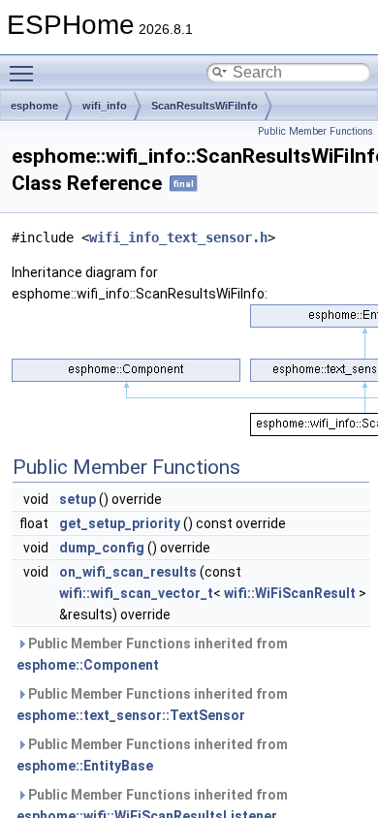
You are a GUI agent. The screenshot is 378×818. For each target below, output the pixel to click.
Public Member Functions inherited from (152, 654)
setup (77, 499)
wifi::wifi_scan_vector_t (136, 593)
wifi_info (104, 105)
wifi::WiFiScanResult (290, 593)
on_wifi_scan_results (128, 572)
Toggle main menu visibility (25, 72)
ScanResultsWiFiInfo (204, 105)
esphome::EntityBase (84, 765)
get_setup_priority (119, 523)
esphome (34, 105)
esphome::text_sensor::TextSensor (130, 715)
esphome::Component (87, 665)
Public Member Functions (315, 131)
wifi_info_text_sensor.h (178, 237)
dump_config (101, 547)
